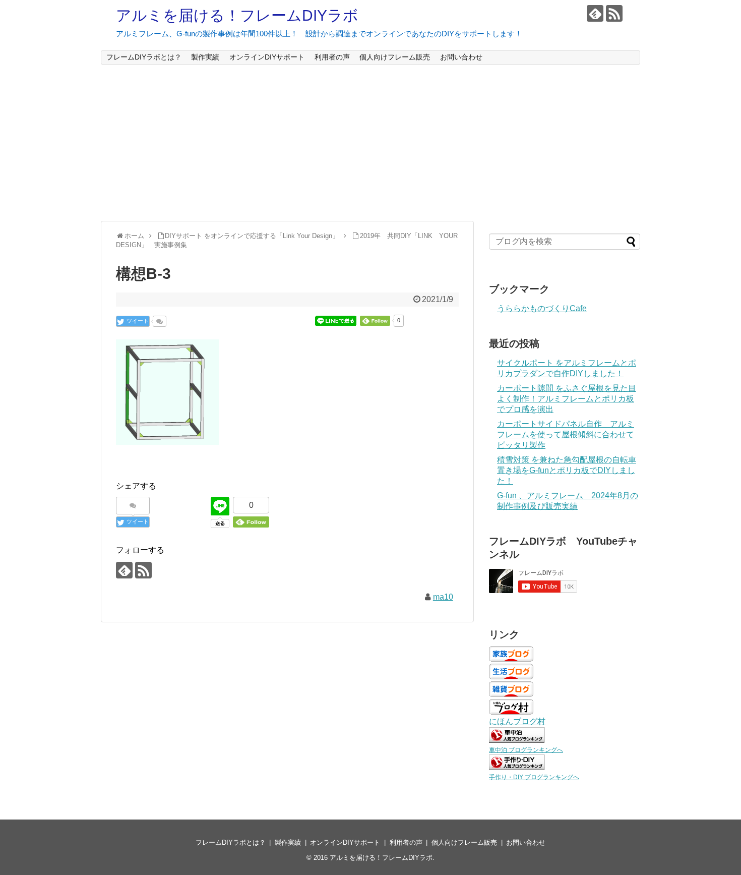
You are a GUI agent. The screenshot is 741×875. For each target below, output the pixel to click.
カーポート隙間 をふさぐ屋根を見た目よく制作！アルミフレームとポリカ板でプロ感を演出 (566, 399)
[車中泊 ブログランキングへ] (516, 740)
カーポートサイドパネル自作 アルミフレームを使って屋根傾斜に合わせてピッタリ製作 (565, 434)
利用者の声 (332, 57)
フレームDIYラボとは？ (143, 57)
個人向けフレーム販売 (394, 57)
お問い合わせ (461, 57)
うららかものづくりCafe (542, 308)
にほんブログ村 (517, 721)
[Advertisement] (370, 142)
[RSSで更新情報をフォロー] (614, 13)
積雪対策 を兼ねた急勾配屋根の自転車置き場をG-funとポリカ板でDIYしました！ (566, 470)
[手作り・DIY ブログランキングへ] (516, 767)
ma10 (443, 597)
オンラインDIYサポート (266, 57)
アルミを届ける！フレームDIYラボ (237, 15)
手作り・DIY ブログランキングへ (534, 777)
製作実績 (205, 57)
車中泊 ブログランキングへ (526, 749)
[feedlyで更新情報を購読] (595, 13)
